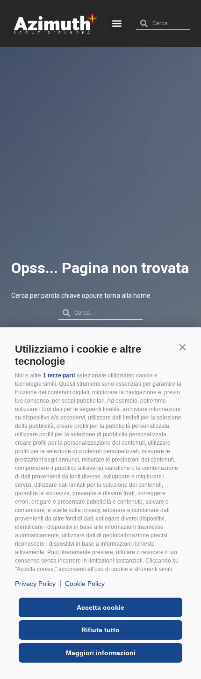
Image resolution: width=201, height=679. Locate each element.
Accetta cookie (100, 607)
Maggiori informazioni (101, 653)
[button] (182, 347)
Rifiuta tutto (100, 630)
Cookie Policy (85, 583)
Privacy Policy (35, 583)
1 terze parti (59, 375)
